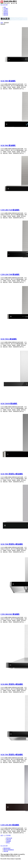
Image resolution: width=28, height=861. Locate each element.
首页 (4, 7)
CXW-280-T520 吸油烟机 (10, 210)
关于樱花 (5, 8)
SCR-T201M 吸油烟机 (9, 403)
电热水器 (8, 839)
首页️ (2, 835)
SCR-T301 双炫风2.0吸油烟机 (12, 755)
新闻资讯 (5, 11)
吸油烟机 (8, 841)
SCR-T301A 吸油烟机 (9, 339)
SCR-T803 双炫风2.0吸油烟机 (12, 474)
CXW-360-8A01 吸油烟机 (10, 614)
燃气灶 (8, 842)
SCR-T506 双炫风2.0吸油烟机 (12, 544)
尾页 (9, 835)
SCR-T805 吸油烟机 (8, 81)
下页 (7, 835)
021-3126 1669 (4, 4)
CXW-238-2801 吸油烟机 (10, 825)
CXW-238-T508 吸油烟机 (10, 274)
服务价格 (5, 14)
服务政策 (5, 13)
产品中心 (5, 10)
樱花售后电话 (6, 848)
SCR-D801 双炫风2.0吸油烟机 (12, 684)
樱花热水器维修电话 (8, 849)
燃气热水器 (9, 838)
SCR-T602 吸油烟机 (8, 145)
